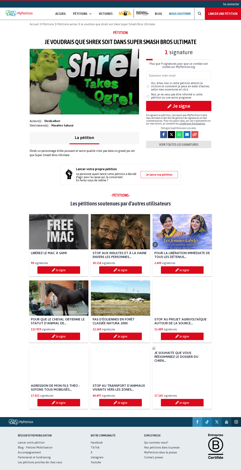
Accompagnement (29, 456)
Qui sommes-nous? (156, 446)
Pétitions (48, 24)
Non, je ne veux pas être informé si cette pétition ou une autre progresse (177, 96)
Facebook (97, 446)
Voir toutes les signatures (178, 144)
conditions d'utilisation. (192, 123)
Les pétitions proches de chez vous (40, 466)
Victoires (106, 14)
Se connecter (231, 4)
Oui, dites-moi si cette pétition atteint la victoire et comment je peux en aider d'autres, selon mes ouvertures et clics (180, 86)
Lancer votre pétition (31, 446)
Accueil (60, 14)
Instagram (97, 461)
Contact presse (153, 461)
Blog (158, 14)
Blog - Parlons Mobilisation (35, 451)
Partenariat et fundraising (34, 461)
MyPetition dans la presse (160, 456)
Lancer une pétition (222, 14)
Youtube (96, 466)
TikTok (95, 451)
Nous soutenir (180, 14)
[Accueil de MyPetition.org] (19, 14)
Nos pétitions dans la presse (162, 451)
